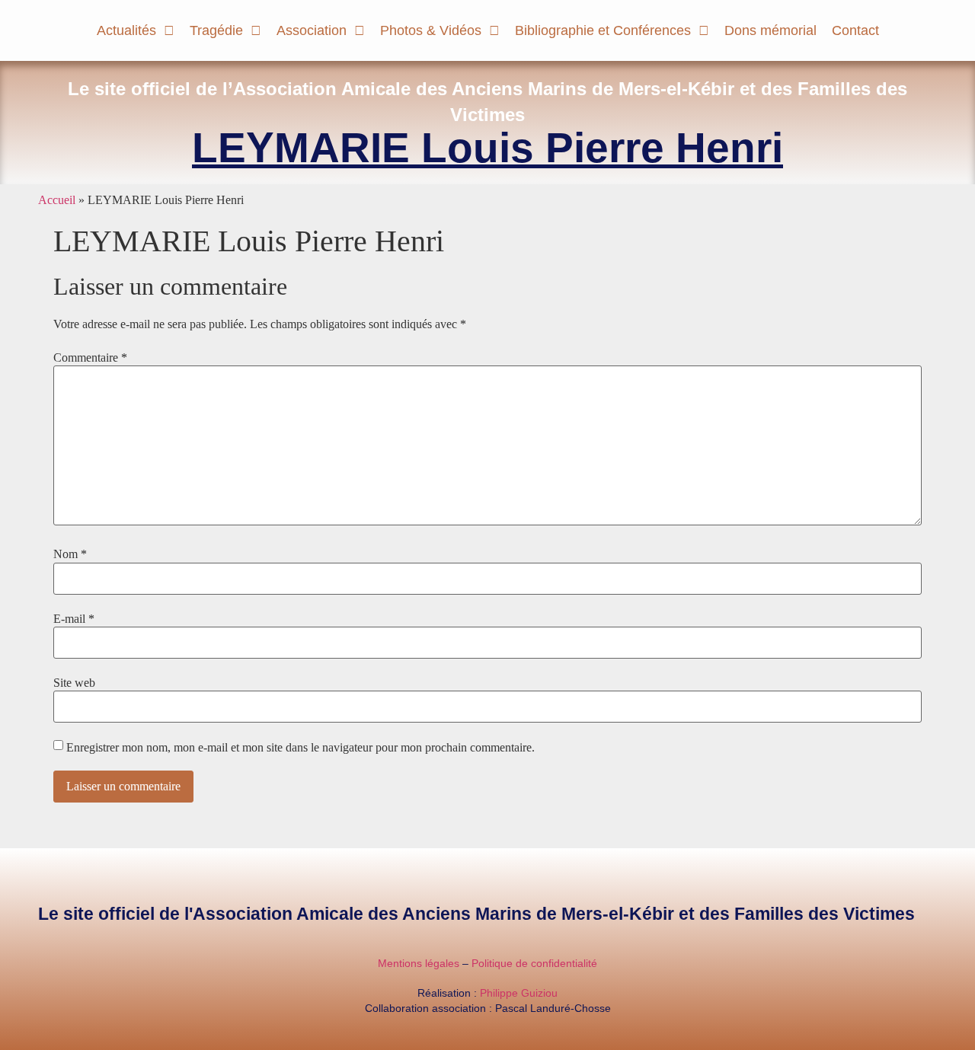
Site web (74, 683)
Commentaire (90, 358)
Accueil (56, 199)
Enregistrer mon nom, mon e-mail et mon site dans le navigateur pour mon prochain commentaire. (300, 748)
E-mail (73, 619)
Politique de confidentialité (534, 963)
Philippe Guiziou (519, 993)
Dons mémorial (770, 30)
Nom (70, 554)
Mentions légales (418, 963)
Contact (855, 30)
